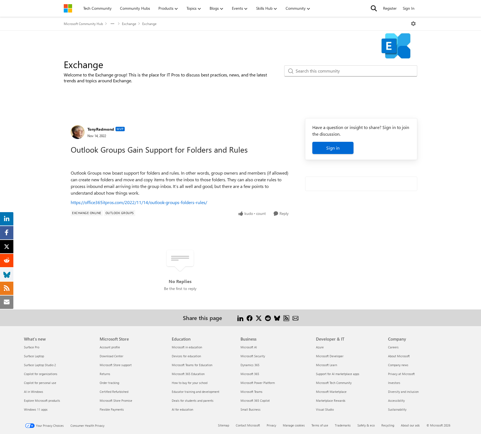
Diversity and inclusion (403, 392)
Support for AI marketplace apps (337, 374)
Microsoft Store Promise (116, 400)
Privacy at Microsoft (401, 374)
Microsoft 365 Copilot (255, 400)
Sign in (333, 148)
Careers (393, 347)
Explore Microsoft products (42, 400)
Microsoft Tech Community (334, 383)
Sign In (408, 8)
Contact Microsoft (248, 425)
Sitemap (223, 425)
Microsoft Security (252, 356)
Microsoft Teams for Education (192, 365)
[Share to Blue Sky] (277, 318)
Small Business (250, 409)
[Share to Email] (295, 318)
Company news (398, 365)
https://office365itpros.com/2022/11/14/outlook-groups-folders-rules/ (139, 202)
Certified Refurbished (114, 392)
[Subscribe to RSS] (286, 318)
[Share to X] (259, 318)
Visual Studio (325, 409)
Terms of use (319, 425)
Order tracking (109, 383)
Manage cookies (294, 425)
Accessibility (396, 400)
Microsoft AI (248, 347)
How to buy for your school (190, 383)
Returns (105, 374)
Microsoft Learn (326, 365)
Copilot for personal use (40, 383)
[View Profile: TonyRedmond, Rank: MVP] (78, 132)
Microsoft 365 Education (188, 374)
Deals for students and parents (192, 400)
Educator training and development (195, 392)
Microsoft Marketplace (331, 392)
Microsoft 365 (249, 374)
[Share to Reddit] (268, 318)
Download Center (111, 356)
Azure (320, 347)
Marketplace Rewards (330, 400)
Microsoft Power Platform (257, 383)
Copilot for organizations (40, 374)
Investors (394, 383)
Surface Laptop (34, 356)
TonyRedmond (100, 129)
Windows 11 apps (36, 409)
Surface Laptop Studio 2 (40, 365)
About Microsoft (399, 356)
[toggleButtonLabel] (413, 24)
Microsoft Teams (251, 392)
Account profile (110, 347)
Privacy (271, 425)
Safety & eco (366, 425)
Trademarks (343, 425)
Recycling (387, 425)
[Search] (373, 8)
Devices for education (186, 356)
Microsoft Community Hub (83, 23)
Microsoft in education (187, 347)
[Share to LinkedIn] (240, 318)
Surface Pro (31, 347)
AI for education (182, 409)
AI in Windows (33, 392)
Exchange (129, 23)
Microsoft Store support (116, 365)
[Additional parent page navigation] (112, 24)
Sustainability (397, 409)
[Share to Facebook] (249, 318)
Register (390, 8)
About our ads (410, 425)
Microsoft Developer (329, 356)
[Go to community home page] (68, 8)
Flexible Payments (112, 409)
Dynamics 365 (249, 365)
